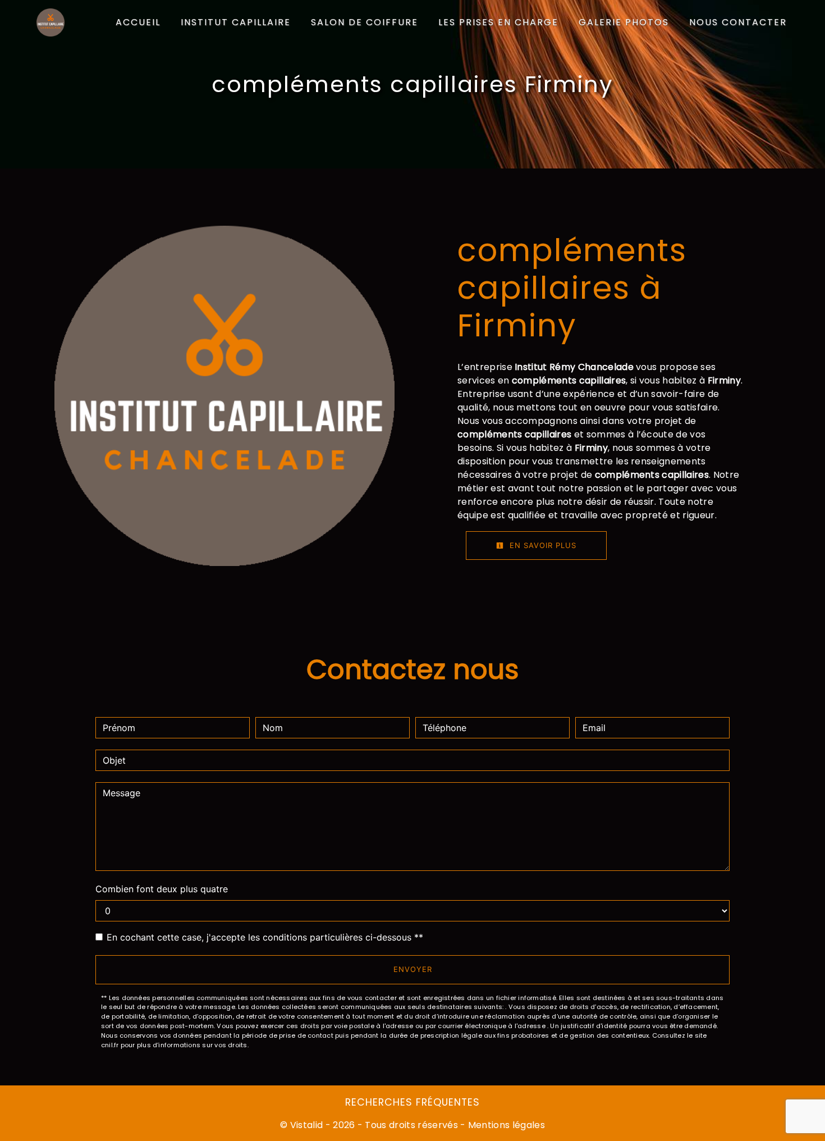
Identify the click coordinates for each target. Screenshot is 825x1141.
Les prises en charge (498, 22)
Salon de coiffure (364, 22)
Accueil (138, 22)
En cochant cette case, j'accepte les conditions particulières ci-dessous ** (265, 937)
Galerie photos (624, 22)
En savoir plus (541, 545)
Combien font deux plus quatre (161, 888)
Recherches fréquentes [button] (412, 1102)
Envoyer (412, 969)
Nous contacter (738, 22)
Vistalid (306, 1125)
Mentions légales (505, 1125)
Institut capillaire (236, 22)
